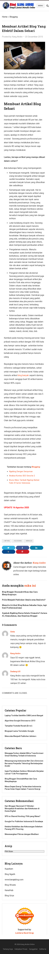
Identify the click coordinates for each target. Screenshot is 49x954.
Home (4, 17)
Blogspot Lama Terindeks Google (19, 731)
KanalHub (9, 890)
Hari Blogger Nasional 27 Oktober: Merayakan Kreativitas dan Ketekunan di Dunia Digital (22, 808)
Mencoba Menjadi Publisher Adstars (20, 736)
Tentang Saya (8, 949)
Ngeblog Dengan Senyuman (21, 471)
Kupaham (9, 869)
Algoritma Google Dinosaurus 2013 (20, 721)
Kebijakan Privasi (21, 949)
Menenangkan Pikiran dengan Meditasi (22, 834)
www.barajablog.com (14, 879)
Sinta (12, 632)
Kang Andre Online (27, 944)
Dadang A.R (15, 671)
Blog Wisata (10, 885)
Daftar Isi (42, 949)
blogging (18, 541)
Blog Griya (9, 895)
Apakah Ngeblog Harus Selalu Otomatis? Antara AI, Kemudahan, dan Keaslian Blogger (24, 614)
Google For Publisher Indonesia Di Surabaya (24, 821)
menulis (29, 541)
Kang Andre (17, 36)
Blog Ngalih (10, 874)
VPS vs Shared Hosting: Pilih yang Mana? (22, 816)
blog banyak (23, 375)
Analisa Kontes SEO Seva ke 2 (22, 475)
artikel (7, 541)
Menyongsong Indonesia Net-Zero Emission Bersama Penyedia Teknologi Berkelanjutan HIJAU (24, 763)
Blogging (14, 17)
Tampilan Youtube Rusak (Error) (18, 726)
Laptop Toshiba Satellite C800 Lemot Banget (24, 715)
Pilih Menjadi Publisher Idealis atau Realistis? (23, 599)
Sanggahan (33, 949)
